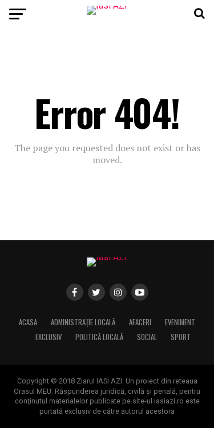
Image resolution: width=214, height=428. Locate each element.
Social (147, 337)
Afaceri (140, 322)
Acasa (28, 322)
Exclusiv (48, 337)
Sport (181, 337)
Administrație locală (83, 322)
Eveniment (180, 322)
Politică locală (99, 337)
